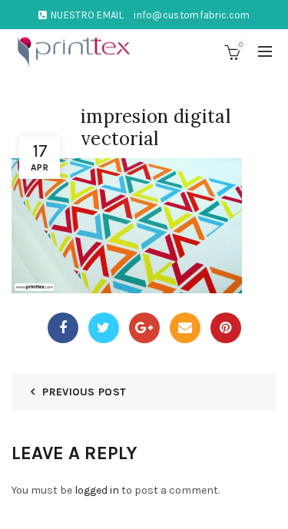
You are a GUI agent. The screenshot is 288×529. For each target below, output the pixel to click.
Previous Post (84, 391)
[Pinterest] (225, 327)
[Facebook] (63, 327)
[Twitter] (103, 327)
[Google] (144, 327)
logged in (96, 490)
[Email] (185, 327)
